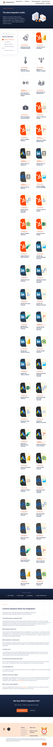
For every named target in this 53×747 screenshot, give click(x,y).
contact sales (20, 680)
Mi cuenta (48, 3)
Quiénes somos (19, 1)
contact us (24, 687)
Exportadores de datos (9, 50)
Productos (27, 1)
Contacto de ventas (46, 1)
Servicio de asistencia (40, 3)
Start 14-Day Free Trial (22, 710)
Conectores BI (7, 41)
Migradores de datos (8, 44)
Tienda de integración (35, 1)
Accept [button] (44, 744)
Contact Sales (32, 710)
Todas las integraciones (9, 39)
